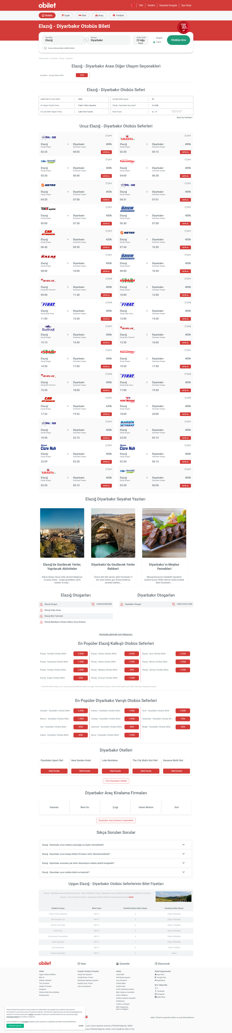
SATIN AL (106, 152)
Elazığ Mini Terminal (53, 616)
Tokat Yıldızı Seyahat (87, 105)
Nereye (94, 37)
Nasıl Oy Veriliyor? (185, 117)
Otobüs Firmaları (45, 986)
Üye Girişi (186, 5)
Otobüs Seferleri (45, 980)
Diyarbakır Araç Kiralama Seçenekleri (116, 820)
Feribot (120, 15)
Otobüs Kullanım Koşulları (126, 998)
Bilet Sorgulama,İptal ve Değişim (122, 1008)
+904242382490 (104, 604)
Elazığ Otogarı (50, 604)
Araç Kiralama (121, 980)
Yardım (151, 5)
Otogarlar (42, 989)
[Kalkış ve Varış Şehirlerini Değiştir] (86, 40)
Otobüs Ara (178, 40)
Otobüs (48, 15)
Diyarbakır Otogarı (132, 604)
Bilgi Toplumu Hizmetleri (125, 992)
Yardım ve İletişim (123, 1004)
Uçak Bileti (120, 974)
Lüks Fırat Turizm (85, 112)
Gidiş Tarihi (141, 37)
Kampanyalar (44, 995)
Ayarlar (81, 1026)
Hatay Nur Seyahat (85, 974)
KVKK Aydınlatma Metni (125, 989)
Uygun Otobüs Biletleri (47, 974)
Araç (100, 15)
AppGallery (161, 980)
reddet (31, 1014)
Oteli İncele (54, 771)
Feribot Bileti (121, 983)
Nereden (49, 37)
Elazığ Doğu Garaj (52, 610)
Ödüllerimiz (120, 1001)
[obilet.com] (54, 7)
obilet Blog (161, 997)
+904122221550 (184, 604)
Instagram (161, 994)
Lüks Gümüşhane (84, 986)
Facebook (160, 991)
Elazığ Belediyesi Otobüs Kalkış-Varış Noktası (65, 622)
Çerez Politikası (122, 995)
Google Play (161, 977)
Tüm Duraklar (44, 983)
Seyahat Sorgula (168, 5)
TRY (141, 5)
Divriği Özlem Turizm (85, 977)
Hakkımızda (120, 986)
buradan (25, 1022)
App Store (160, 974)
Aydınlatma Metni (12, 1017)
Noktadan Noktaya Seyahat (88, 980)
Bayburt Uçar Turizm (85, 983)
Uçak (67, 15)
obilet (130, 897)
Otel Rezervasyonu (123, 977)
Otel (83, 15)
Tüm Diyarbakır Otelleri (116, 781)
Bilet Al (41, 977)
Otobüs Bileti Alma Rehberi (49, 992)
